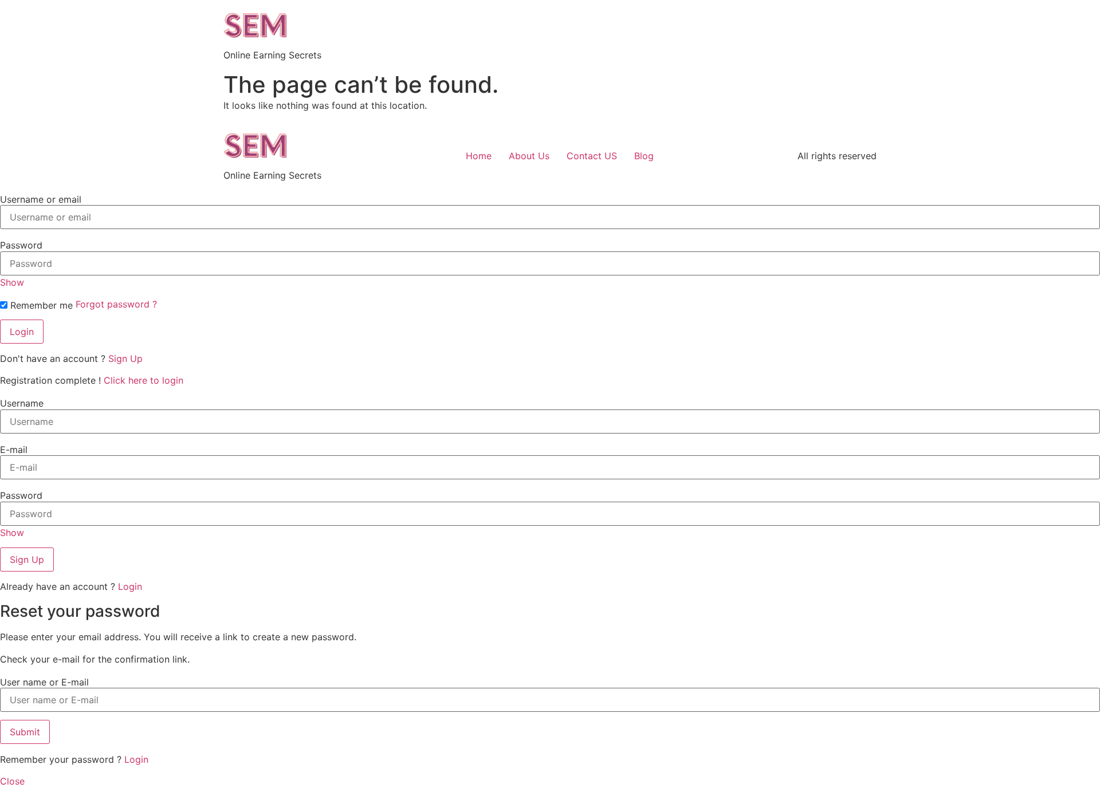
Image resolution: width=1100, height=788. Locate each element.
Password (21, 245)
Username (22, 403)
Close (12, 781)
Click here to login (143, 380)
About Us (529, 155)
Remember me (40, 305)
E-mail (14, 449)
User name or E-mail (44, 682)
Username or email (40, 199)
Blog (644, 155)
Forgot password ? (116, 304)
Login (130, 586)
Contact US (592, 155)
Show (12, 282)
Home (479, 155)
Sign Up (125, 358)
